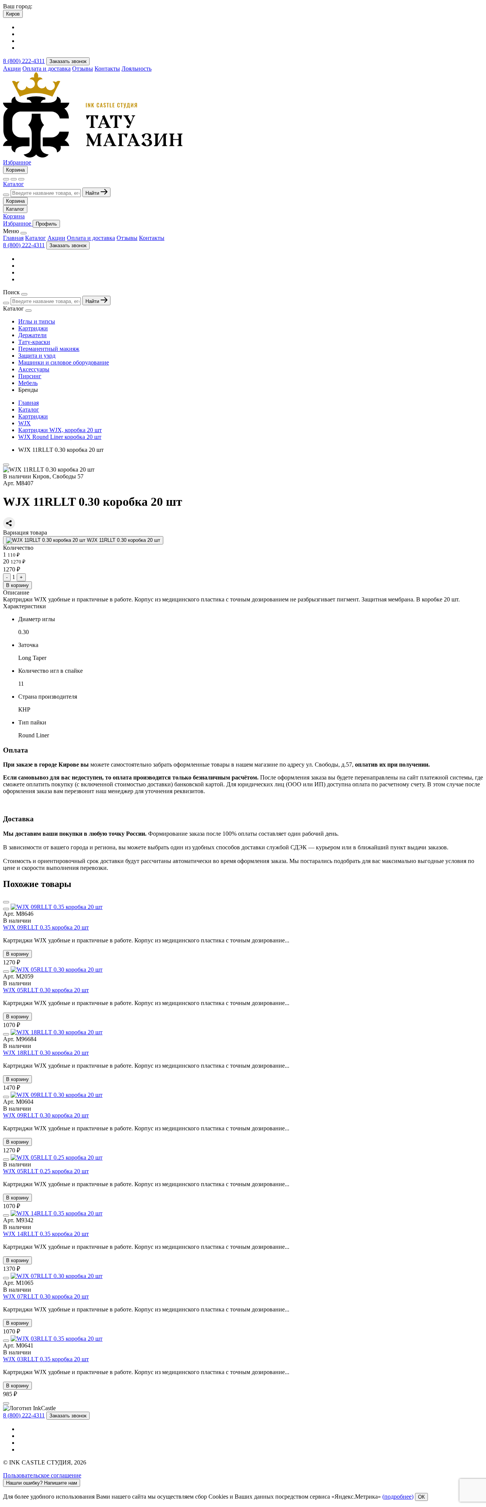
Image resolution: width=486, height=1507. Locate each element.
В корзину (17, 585)
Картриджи (33, 328)
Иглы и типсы (36, 321)
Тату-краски (34, 342)
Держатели (32, 335)
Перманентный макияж (48, 349)
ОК (421, 1497)
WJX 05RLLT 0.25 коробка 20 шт (46, 1171)
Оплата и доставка (46, 68)
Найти (93, 193)
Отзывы (82, 68)
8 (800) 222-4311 (24, 61)
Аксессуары (33, 369)
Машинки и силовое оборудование (63, 362)
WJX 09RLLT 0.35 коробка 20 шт (46, 927)
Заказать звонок (68, 61)
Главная (13, 238)
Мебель (28, 383)
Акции (12, 68)
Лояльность (136, 68)
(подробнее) (397, 1496)
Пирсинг (29, 376)
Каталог (13, 184)
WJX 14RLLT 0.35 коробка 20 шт (46, 1234)
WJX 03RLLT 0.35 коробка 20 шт (46, 1359)
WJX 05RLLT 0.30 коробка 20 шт (46, 990)
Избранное (17, 162)
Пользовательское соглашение (42, 1475)
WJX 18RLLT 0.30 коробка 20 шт (46, 1052)
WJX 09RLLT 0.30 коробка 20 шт (46, 1115)
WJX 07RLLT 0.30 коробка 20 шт (46, 1296)
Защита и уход (36, 355)
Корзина (15, 170)
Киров (13, 14)
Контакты (107, 68)
